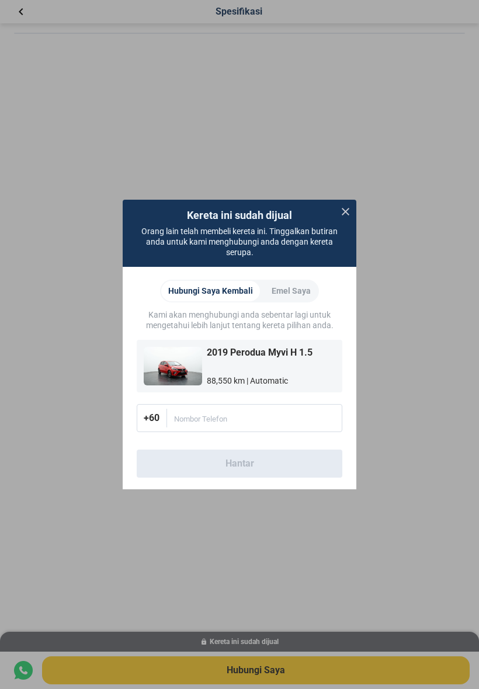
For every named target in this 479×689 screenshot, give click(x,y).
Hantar (239, 463)
